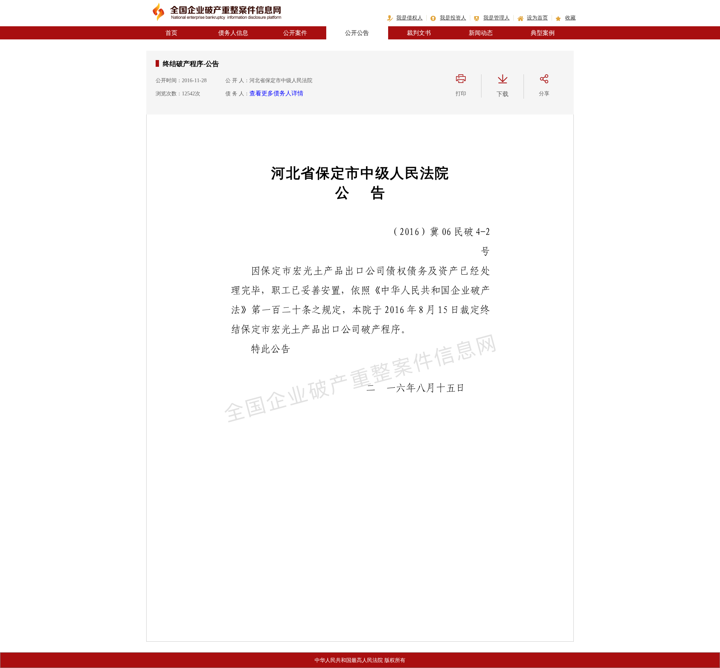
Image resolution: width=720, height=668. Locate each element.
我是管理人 (496, 18)
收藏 (570, 18)
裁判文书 (419, 33)
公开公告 (357, 33)
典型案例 (543, 33)
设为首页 (537, 18)
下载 (502, 94)
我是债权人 (409, 18)
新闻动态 (481, 33)
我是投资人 (453, 18)
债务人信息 (233, 33)
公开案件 (295, 33)
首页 (171, 33)
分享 (544, 93)
